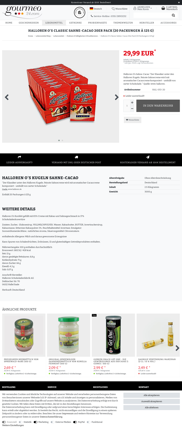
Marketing (43, 422)
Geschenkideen (29, 22)
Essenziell (12, 422)
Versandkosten (147, 63)
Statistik (28, 422)
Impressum (68, 413)
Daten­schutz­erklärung (51, 416)
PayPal (81, 422)
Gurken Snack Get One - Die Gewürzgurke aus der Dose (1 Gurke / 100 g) (111, 361)
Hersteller (146, 22)
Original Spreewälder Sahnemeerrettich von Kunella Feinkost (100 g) (68, 361)
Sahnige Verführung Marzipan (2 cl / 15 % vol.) (157, 360)
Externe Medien (63, 422)
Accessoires (169, 22)
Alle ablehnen (152, 407)
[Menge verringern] (132, 109)
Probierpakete (97, 22)
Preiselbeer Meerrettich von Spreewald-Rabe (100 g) (21, 360)
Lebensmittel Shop (43, 36)
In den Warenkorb (158, 105)
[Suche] (173, 15)
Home (8, 22)
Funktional (97, 422)
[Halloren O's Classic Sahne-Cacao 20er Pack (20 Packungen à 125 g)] (60, 108)
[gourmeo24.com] (22, 12)
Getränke (75, 22)
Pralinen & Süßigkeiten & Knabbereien (82, 36)
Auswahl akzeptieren (151, 401)
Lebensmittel (54, 22)
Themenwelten (123, 22)
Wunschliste (133, 120)
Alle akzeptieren (152, 395)
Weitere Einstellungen (13, 425)
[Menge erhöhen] (132, 103)
